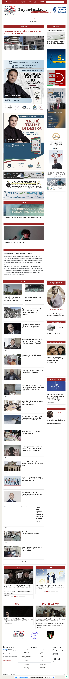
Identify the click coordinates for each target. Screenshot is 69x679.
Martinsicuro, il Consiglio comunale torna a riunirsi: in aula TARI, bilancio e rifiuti (32, 494)
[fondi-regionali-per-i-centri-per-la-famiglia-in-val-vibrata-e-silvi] (12, 374)
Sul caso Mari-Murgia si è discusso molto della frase (55, 314)
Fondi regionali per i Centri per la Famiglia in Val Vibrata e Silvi (32, 371)
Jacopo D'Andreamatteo (51, 373)
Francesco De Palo (26, 653)
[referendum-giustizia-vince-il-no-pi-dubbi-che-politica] (56, 34)
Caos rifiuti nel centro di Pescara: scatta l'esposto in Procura (32, 533)
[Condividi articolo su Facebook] (41, 219)
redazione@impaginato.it (34, 18)
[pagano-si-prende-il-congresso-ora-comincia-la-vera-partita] (24, 210)
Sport (16, 1)
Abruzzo (11, 1)
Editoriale (42, 652)
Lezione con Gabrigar (26, 668)
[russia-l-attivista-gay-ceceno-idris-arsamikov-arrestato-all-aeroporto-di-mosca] (18, 576)
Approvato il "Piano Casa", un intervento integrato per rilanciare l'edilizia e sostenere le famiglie (56, 397)
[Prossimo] (36, 640)
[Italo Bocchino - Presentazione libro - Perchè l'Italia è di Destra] (24, 141)
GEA (42, 659)
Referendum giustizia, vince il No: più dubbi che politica (56, 42)
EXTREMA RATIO (42, 665)
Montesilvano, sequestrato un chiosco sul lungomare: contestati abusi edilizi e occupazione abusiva (33, 388)
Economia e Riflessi (56, 379)
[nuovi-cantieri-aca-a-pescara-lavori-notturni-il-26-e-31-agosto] (24, 43)
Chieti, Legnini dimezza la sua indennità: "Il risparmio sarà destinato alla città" (31, 326)
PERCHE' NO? (26, 664)
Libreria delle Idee (23, 250)
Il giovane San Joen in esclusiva (14, 242)
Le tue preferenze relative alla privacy (40, 677)
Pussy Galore (56, 310)
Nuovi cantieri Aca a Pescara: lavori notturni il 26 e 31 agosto (20, 32)
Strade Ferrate (42, 653)
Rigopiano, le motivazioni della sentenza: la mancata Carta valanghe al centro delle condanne (31, 311)
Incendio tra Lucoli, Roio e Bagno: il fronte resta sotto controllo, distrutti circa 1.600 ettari (32, 418)
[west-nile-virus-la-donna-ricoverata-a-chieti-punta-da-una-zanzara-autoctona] (13, 289)
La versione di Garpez (26, 663)
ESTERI (18, 567)
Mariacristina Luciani (51, 402)
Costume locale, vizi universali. (56, 282)
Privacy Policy (58, 674)
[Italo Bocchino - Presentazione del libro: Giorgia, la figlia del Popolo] (24, 85)
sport (18, 604)
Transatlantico (26, 652)
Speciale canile (49, 335)
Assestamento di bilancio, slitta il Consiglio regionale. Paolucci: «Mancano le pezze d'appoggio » (32, 342)
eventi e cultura (50, 604)
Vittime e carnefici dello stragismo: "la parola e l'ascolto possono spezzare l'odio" (50, 620)
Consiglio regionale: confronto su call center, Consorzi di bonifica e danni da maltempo (32, 402)
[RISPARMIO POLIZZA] (9, 10)
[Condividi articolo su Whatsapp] (42, 219)
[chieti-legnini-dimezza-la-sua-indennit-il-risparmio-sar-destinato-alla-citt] (12, 328)
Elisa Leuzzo (49, 45)
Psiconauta (26, 660)
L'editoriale (56, 26)
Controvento (43, 661)
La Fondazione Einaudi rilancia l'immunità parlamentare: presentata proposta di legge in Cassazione (50, 587)
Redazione (6, 319)
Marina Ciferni (60, 414)
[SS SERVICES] (35, 635)
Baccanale (26, 661)
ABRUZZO (26, 649)
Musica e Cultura (23, 2)
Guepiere (26, 659)
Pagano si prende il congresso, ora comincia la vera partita (22, 217)
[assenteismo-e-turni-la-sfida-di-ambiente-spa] (12, 359)
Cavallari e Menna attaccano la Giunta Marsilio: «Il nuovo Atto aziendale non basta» (39, 514)
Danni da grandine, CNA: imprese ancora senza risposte (33, 298)
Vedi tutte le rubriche (24, 276)
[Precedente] (32, 640)
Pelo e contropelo (42, 657)
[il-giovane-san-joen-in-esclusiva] (24, 233)
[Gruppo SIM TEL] (24, 175)
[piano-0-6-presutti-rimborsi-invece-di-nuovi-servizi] (12, 435)
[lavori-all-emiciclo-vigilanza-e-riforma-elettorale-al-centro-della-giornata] (12, 466)
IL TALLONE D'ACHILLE (55, 333)
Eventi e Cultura (42, 650)
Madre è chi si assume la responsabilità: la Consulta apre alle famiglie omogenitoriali (55, 359)
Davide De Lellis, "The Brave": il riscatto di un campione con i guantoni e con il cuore (18, 620)
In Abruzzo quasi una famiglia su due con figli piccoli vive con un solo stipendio (32, 548)
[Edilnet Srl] (56, 78)
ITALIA (50, 567)
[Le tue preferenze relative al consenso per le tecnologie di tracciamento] (66, 676)
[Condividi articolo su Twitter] (40, 219)
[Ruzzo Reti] (24, 195)
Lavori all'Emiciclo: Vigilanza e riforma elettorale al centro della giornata (32, 463)
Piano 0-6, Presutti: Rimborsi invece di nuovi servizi (31, 432)
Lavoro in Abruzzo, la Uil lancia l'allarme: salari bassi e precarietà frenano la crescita (32, 479)
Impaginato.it (5, 649)
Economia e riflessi (26, 667)
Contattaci (42, 1)
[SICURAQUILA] (50, 635)
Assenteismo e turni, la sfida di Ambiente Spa (31, 356)
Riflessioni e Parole (56, 342)
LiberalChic (61, 327)
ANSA (43, 660)
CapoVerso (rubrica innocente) (26, 656)
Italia (30, 1)
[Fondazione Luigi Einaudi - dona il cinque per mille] (56, 58)
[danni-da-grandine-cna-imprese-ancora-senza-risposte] (34, 289)
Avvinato (42, 656)
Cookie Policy (64, 674)
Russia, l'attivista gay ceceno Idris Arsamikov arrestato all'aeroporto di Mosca (18, 586)
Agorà (24, 202)
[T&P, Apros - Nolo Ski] (19, 635)
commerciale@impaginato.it (56, 662)
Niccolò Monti (7, 593)
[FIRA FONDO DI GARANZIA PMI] (56, 140)
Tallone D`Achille (60, 326)
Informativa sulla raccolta (21, 677)
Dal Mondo (35, 2)
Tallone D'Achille (56, 322)
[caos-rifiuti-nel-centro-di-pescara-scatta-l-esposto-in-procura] (12, 536)
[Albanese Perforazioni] (24, 184)
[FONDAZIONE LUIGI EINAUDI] (59, 10)
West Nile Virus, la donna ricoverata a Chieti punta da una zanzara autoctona (13, 298)
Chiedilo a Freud (42, 663)
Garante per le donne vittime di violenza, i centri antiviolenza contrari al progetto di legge (32, 448)
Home (6, 1)
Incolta (26, 657)
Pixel (56, 409)
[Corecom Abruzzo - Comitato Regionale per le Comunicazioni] (56, 180)
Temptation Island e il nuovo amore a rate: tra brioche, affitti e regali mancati (56, 421)
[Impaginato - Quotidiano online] (34, 10)
